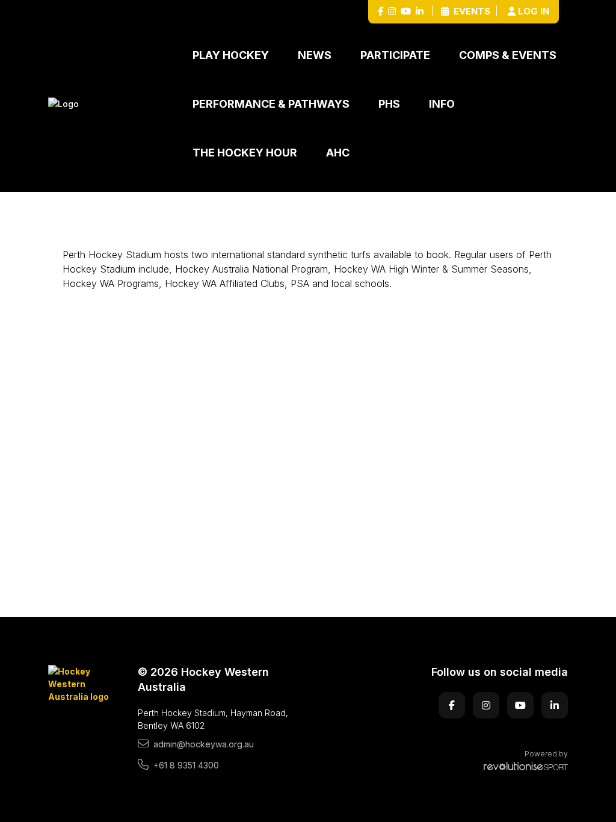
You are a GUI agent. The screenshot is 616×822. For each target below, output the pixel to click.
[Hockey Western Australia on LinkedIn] (420, 12)
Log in (533, 11)
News (314, 55)
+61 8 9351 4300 (186, 765)
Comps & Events (507, 55)
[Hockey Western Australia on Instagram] (392, 12)
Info (442, 103)
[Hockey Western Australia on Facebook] (380, 12)
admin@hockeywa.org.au (203, 744)
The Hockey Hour (244, 152)
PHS (389, 103)
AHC (338, 152)
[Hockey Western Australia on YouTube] (406, 12)
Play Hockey (230, 55)
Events (470, 11)
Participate (395, 55)
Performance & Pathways (271, 103)
